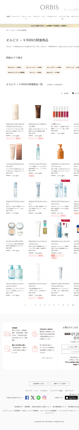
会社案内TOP (18, 407)
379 (39, 295)
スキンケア (36, 16)
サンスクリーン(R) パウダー (14, 241)
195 (62, 175)
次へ (73, 305)
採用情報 (27, 407)
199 (39, 213)
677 (39, 253)
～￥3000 (18, 30)
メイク (43, 16)
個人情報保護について (59, 407)
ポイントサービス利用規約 (48, 411)
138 (62, 133)
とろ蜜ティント (56, 124)
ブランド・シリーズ (26, 18)
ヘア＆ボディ (44, 391)
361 (17, 295)
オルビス (13, 30)
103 (39, 136)
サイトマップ (49, 413)
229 (17, 136)
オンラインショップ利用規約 (11, 411)
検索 (65, 9)
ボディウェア (69, 391)
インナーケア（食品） (64, 18)
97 (16, 175)
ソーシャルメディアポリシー (67, 411)
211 (17, 250)
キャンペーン (16, 16)
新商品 (8, 16)
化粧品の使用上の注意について (41, 407)
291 (16, 213)
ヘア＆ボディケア (52, 16)
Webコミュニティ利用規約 (30, 411)
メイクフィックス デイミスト (38, 164)
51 (61, 295)
